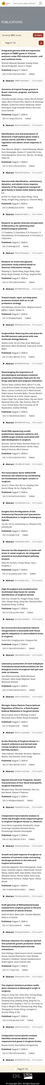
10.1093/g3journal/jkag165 (15, 801)
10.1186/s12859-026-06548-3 (16, 282)
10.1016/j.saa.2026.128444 (15, 613)
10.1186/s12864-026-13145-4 (16, 839)
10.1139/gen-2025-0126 (14, 119)
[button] (22, 81)
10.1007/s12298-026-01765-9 (16, 458)
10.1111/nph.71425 (12, 970)
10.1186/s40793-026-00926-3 (16, 416)
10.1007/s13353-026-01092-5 (16, 74)
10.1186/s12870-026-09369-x (16, 1053)
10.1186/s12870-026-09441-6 (16, 648)
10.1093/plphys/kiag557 (14, 318)
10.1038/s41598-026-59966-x (16, 890)
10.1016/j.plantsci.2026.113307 (16, 574)
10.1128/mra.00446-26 (13, 925)
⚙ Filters (38, 35)
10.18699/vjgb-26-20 (13, 246)
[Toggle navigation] (40, 3)
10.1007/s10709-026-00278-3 (16, 166)
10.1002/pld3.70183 (12, 726)
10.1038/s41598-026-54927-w (16, 690)
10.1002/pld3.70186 (12, 535)
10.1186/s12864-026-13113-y (16, 357)
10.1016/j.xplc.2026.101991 (15, 1020)
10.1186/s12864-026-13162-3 (16, 765)
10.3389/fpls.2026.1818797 (15, 208)
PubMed (31, 74)
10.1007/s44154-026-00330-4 (16, 496)
